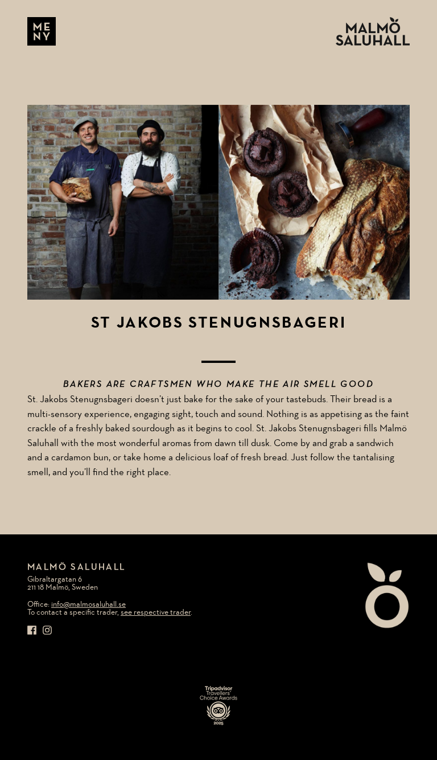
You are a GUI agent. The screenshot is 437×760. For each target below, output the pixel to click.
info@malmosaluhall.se (88, 604)
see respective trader (156, 612)
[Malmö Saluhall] (373, 31)
